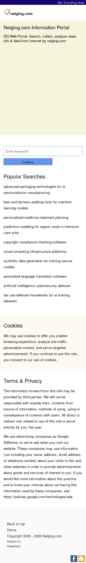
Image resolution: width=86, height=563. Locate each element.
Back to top (16, 523)
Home (11, 529)
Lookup (28, 161)
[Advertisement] (43, 92)
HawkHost (13, 546)
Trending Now (73, 3)
